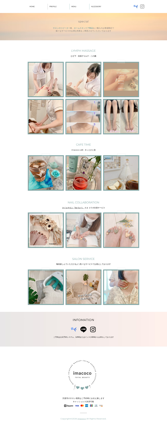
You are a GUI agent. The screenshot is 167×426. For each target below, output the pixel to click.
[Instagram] (93, 329)
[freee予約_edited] (74, 329)
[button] (46, 79)
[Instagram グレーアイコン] (142, 6)
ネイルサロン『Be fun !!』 (73, 208)
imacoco (81, 419)
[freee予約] (136, 6)
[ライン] (83, 329)
